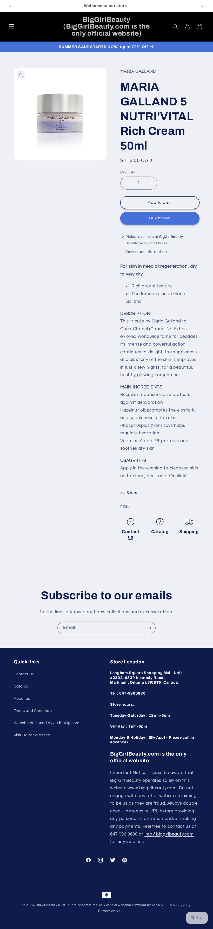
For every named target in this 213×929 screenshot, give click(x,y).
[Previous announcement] (10, 5)
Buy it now (160, 218)
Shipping (188, 531)
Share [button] (132, 493)
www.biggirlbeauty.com (152, 788)
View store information (146, 252)
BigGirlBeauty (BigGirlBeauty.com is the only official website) (83, 905)
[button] (11, 26)
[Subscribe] (149, 628)
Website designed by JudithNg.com (46, 723)
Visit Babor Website (32, 735)
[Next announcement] (202, 5)
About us (22, 699)
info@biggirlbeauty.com (169, 834)
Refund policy (180, 905)
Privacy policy (109, 910)
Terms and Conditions (34, 711)
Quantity (127, 172)
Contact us (24, 674)
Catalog (160, 531)
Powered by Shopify (147, 905)
